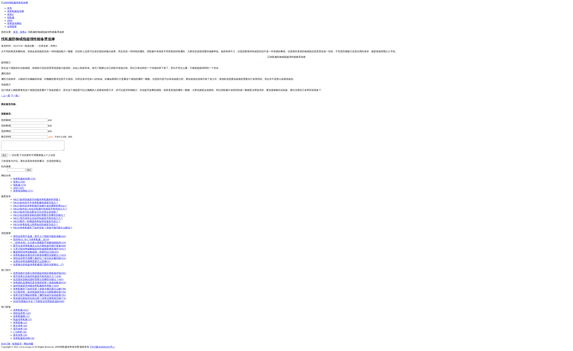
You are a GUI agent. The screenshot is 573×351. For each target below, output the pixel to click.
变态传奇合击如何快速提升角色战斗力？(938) (37, 276)
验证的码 (6, 136)
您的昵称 (6, 120)
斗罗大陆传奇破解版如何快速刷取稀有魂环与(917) (39, 249)
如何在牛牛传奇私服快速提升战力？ (35, 202)
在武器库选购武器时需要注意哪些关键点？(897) (38, 279)
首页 (9, 8)
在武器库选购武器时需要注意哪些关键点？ (39, 215)
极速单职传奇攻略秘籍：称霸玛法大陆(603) (36, 252)
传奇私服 (20, 310)
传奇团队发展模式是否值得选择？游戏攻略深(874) (39, 282)
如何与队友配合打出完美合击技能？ (35, 212)
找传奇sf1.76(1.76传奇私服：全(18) (31, 239)
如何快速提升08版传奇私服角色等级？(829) (36, 285)
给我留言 (17, 343)
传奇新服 (20, 322)
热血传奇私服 (22, 319)
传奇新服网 (21, 316)
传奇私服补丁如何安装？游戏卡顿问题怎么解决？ (43, 227)
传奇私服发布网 (15, 11)
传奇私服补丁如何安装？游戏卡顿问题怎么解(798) (39, 289)
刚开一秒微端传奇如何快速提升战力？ (37, 221)
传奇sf (10, 14)
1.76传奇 (20, 332)
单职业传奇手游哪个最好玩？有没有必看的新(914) (39, 258)
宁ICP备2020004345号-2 (102, 347)
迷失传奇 (20, 335)
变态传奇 (20, 329)
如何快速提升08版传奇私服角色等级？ (37, 199)
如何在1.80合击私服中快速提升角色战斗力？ (40, 209)
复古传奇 (20, 325)
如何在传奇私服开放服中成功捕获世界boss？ (40, 205)
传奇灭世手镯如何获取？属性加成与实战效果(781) (39, 295)
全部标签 (12, 26)
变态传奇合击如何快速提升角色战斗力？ (38, 218)
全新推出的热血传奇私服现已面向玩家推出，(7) (38, 264)
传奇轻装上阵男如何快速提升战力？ (35, 224)
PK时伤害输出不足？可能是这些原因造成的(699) (38, 301)
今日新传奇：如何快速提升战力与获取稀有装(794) (39, 292)
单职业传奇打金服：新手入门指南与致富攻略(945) (39, 236)
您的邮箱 (6, 125)
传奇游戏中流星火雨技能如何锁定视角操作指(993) (39, 273)
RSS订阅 (5, 343)
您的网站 (6, 131)
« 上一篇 (5, 95)
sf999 (9, 20)
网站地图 (28, 343)
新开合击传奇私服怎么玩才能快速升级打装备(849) (39, 245)
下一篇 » (15, 95)
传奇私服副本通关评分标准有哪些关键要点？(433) (39, 255)
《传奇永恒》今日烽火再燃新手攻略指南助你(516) (39, 242)
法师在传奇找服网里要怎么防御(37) (31, 261)
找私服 (10, 17)
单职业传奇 (22, 313)
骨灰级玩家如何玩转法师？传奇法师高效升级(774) (39, 298)
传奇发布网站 (14, 23)
